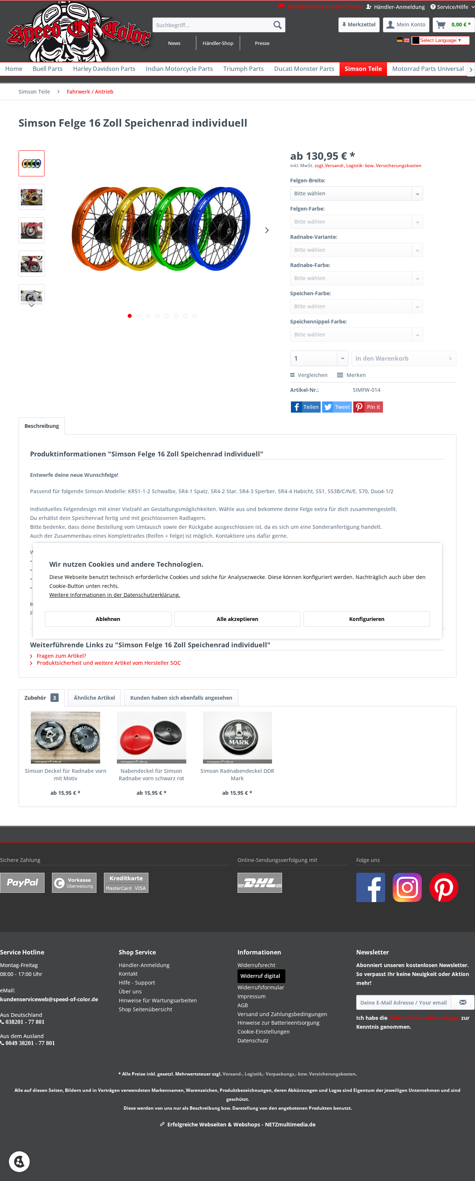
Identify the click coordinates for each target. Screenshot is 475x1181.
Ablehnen (108, 618)
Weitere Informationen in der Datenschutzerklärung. (114, 594)
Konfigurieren (366, 618)
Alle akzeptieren (237, 618)
